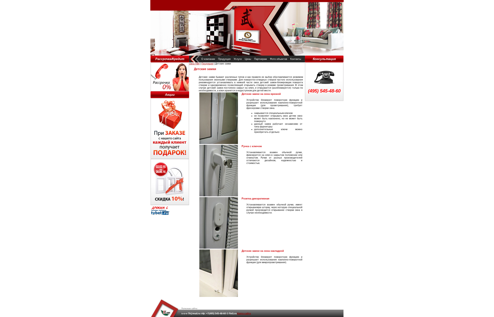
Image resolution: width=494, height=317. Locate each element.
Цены (248, 59)
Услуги (238, 59)
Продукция (224, 59)
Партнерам (260, 59)
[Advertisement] (324, 159)
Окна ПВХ (194, 63)
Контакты (295, 59)
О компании (208, 59)
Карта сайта (244, 313)
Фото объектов (278, 59)
